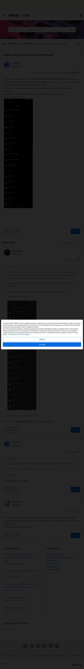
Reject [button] (42, 339)
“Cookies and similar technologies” (18, 334)
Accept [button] (42, 344)
